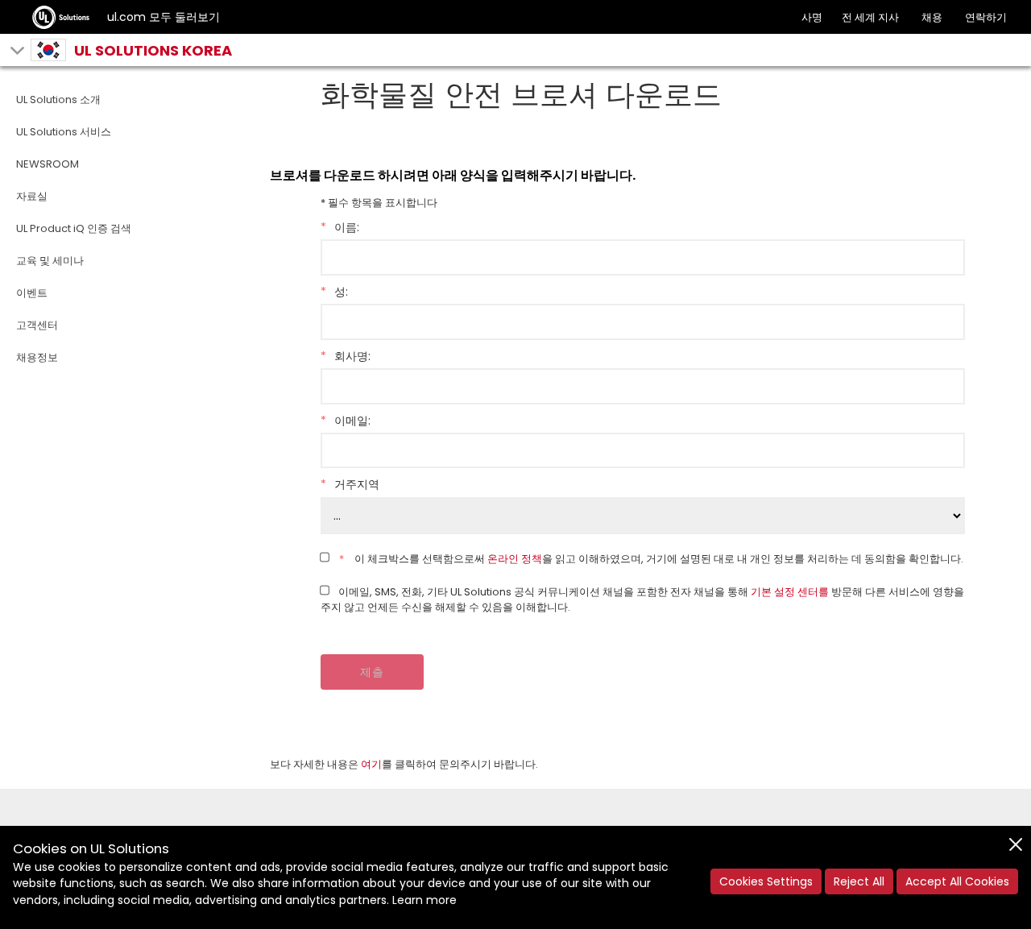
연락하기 (986, 17)
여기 (371, 764)
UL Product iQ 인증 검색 (73, 228)
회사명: (346, 356)
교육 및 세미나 (50, 260)
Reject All (859, 881)
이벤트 (32, 293)
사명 (811, 17)
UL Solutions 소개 (58, 99)
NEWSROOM (47, 164)
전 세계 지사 (870, 17)
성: (334, 292)
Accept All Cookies (957, 881)
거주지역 (350, 484)
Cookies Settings (766, 881)
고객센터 (37, 325)
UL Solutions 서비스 (63, 131)
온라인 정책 (514, 558)
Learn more (424, 900)
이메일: (346, 421)
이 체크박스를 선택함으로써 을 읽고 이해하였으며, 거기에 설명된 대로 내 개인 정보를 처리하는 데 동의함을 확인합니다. (651, 558)
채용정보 (37, 357)
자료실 (32, 196)
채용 (931, 17)
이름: (340, 227)
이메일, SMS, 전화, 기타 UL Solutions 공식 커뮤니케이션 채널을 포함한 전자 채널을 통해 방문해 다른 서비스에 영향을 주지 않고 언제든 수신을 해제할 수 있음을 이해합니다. (643, 600)
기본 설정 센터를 (790, 591)
